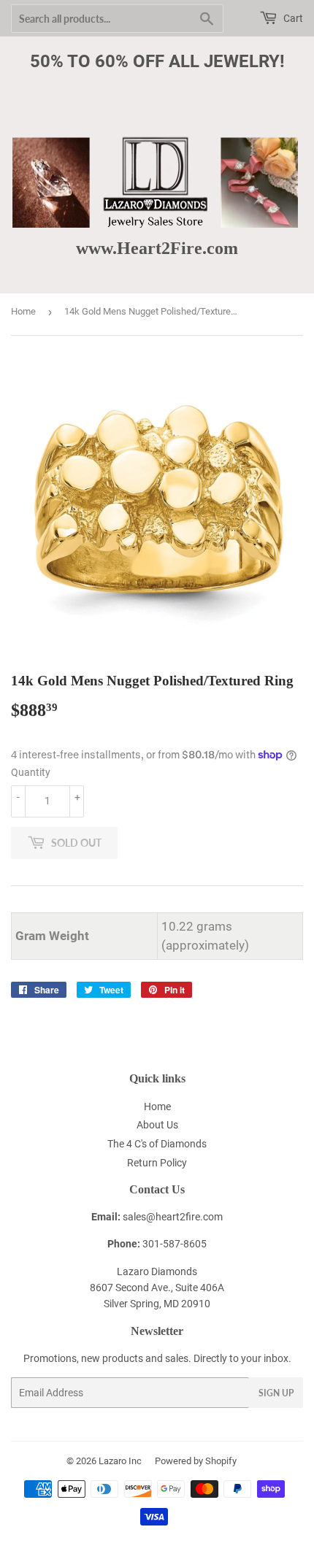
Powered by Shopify (196, 1460)
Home (23, 311)
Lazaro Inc (120, 1460)
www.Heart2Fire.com (157, 248)
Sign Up (276, 1393)
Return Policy (157, 1163)
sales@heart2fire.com (173, 1217)
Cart (292, 18)
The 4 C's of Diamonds (157, 1144)
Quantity (30, 772)
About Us (157, 1125)
